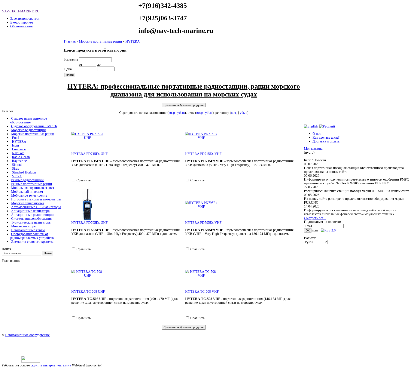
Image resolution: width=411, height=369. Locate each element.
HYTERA (19, 141)
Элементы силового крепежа (32, 241)
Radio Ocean (21, 157)
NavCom (18, 153)
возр (171, 112)
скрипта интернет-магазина (51, 365)
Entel (15, 137)
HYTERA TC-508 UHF (88, 291)
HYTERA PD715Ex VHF (203, 154)
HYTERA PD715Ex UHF (89, 154)
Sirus (15, 168)
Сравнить (83, 180)
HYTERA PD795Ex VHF (203, 222)
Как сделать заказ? (326, 137)
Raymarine (19, 161)
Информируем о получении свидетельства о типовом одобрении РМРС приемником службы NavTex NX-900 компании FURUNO (356, 181)
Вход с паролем (21, 22)
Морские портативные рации (32, 134)
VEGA (17, 176)
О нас (317, 133)
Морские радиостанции (28, 130)
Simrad (17, 164)
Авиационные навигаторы (30, 211)
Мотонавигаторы (23, 226)
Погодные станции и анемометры (36, 199)
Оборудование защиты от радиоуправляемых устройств (32, 236)
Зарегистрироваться (24, 18)
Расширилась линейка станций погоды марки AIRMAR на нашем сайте (356, 191)
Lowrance (19, 149)
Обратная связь (21, 26)
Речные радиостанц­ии (27, 180)
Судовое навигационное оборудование (28, 120)
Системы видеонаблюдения (31, 218)
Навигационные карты (28, 230)
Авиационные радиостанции (32, 214)
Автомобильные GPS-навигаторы (36, 207)
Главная (70, 41)
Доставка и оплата (326, 141)
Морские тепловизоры (27, 203)
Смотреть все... (315, 218)
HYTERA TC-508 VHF (202, 291)
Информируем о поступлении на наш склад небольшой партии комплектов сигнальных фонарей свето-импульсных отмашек (350, 212)
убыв (181, 112)
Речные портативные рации (31, 184)
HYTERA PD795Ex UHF (89, 222)
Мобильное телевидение (29, 195)
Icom (15, 145)
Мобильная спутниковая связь (33, 188)
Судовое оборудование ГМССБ (34, 126)
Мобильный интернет (27, 191)
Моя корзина (313, 148)
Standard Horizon (24, 172)
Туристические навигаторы (31, 222)
